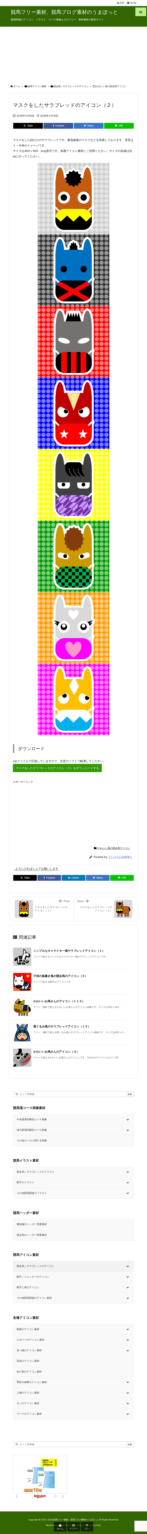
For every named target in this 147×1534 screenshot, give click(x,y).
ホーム (16, 86)
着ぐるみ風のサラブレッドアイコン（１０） (62, 1026)
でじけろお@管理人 (120, 857)
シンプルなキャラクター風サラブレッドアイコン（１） (69, 950)
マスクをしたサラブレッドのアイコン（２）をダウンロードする (57, 768)
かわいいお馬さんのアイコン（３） (56, 1051)
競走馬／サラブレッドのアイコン (71, 86)
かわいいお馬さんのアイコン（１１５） (59, 1001)
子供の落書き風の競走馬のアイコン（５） (60, 976)
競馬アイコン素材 (37, 86)
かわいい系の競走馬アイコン (111, 86)
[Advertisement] (73, 54)
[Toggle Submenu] (127, 1119)
